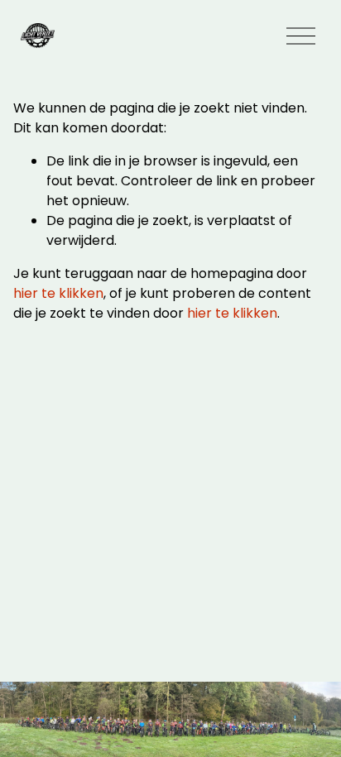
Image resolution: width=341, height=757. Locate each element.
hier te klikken (58, 293)
